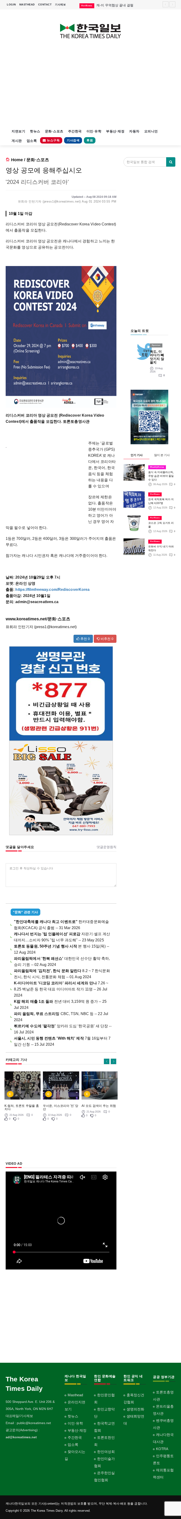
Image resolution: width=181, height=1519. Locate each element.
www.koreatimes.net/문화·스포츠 (38, 619)
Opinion (156, 345)
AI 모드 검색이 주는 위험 (99, 1106)
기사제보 (60, 4)
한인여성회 (106, 1452)
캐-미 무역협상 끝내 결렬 (114, 5)
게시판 (17, 141)
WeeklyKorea (157, 467)
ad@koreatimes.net (21, 1437)
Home (17, 159)
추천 (84, 639)
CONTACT (45, 4)
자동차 (134, 131)
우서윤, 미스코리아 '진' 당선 (60, 1107)
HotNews (155, 494)
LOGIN (11, 4)
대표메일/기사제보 (19, 1416)
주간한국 (75, 131)
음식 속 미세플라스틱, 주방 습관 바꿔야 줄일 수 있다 (161, 476)
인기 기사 (137, 455)
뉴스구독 (53, 140)
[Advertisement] (90, 86)
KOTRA (162, 1449)
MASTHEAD (27, 4)
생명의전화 (135, 1409)
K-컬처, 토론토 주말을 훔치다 (21, 1107)
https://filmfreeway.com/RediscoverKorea (52, 590)
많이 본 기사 (162, 455)
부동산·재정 (115, 131)
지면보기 (18, 131)
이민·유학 (94, 131)
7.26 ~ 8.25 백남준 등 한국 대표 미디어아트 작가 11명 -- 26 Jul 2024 (61, 989)
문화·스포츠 (54, 131)
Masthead (75, 1395)
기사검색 (73, 140)
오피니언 (151, 131)
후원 (89, 140)
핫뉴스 (35, 131)
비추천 (106, 639)
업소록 (32, 141)
